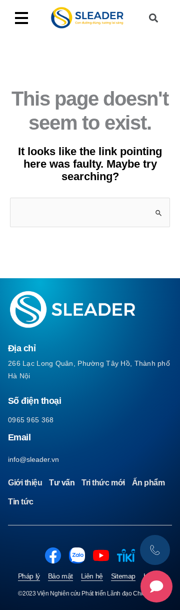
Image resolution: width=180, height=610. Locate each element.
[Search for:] (90, 212)
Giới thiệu (25, 482)
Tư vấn (61, 482)
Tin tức (21, 501)
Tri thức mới (103, 482)
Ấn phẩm (148, 482)
